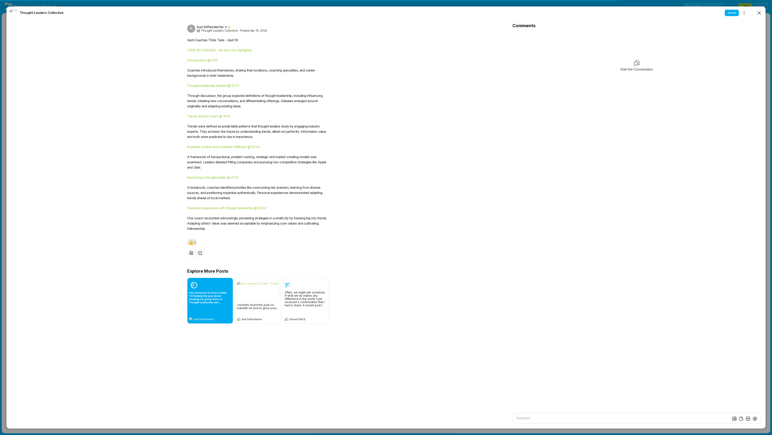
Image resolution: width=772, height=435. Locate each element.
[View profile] (191, 319)
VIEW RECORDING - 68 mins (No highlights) (219, 50)
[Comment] (200, 253)
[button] (192, 242)
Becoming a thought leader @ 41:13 (213, 177)
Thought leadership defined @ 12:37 (213, 86)
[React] (191, 253)
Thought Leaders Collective (219, 30)
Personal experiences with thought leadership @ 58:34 (226, 208)
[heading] (206, 320)
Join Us (731, 12)
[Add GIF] (748, 418)
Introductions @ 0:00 (202, 60)
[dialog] (386, 217)
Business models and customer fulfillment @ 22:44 (223, 147)
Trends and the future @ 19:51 (208, 116)
